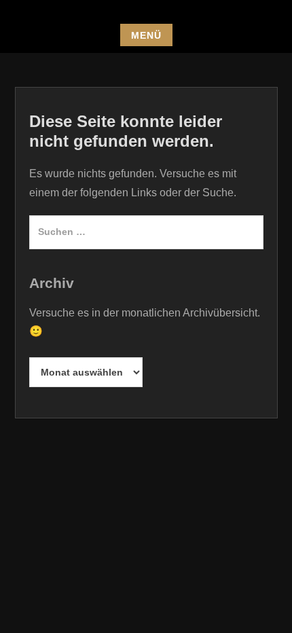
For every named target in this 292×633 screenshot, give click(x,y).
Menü (146, 35)
